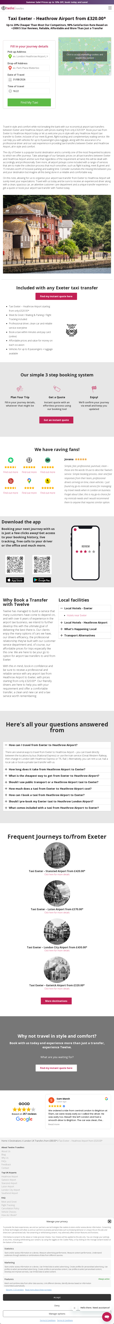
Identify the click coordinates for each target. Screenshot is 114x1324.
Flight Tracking (8, 1205)
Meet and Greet (9, 1201)
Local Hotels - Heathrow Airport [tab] (85, 622)
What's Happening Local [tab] (80, 629)
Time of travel (16, 86)
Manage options (57, 1313)
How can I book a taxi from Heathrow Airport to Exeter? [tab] (47, 795)
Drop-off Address (17, 63)
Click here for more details (57, 874)
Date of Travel (16, 74)
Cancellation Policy (10, 1208)
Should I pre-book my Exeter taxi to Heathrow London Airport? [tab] (51, 801)
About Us (5, 1151)
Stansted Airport (9, 1183)
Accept (57, 1297)
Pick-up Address (17, 51)
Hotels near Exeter (77, 615)
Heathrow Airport (9, 1176)
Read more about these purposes (38, 1290)
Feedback (6, 1164)
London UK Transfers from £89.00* (40, 1140)
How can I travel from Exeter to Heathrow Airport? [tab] (43, 745)
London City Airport (10, 1189)
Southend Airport (9, 1193)
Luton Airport (7, 1186)
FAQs (3, 1161)
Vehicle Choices (8, 1211)
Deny (57, 1305)
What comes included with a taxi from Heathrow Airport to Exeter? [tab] (54, 807)
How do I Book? (9, 1215)
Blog (3, 1154)
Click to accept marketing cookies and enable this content (85, 56)
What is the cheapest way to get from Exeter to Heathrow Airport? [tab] (54, 775)
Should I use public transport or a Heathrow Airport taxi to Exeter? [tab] (53, 782)
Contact (5, 1167)
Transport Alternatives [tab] (79, 635)
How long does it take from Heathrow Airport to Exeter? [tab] (47, 769)
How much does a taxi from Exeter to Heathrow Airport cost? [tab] (50, 788)
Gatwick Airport (8, 1179)
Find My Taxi (29, 102)
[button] (109, 1221)
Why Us (4, 1157)
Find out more (10, 472)
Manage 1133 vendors (15, 1290)
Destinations (16, 1140)
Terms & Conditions (48, 1320)
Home (4, 1140)
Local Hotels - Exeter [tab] (78, 608)
